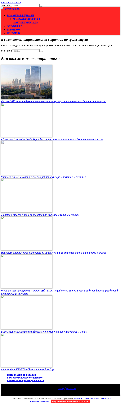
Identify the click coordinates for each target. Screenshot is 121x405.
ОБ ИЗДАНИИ (13, 33)
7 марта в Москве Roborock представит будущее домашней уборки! (40, 215)
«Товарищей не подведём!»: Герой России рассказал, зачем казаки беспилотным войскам (52, 139)
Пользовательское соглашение (24, 377)
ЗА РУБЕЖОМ (14, 29)
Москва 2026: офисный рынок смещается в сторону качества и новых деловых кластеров (53, 101)
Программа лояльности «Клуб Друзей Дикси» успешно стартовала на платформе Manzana (53, 252)
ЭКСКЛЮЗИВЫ (14, 26)
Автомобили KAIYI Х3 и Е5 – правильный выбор (27, 369)
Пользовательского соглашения (87, 398)
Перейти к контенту (11, 2)
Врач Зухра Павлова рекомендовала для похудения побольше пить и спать (44, 331)
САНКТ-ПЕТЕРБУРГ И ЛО (25, 22)
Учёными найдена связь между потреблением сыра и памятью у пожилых (43, 177)
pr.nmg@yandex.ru (67, 388)
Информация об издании (21, 374)
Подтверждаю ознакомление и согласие (70, 401)
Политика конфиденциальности (25, 380)
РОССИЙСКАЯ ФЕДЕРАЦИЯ (20, 15)
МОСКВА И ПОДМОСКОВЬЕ (26, 19)
